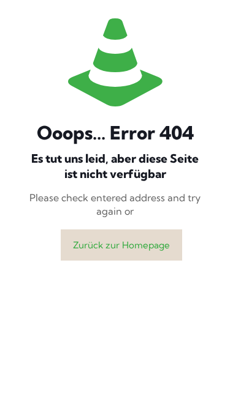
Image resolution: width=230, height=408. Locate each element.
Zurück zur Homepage (121, 245)
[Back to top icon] (205, 383)
